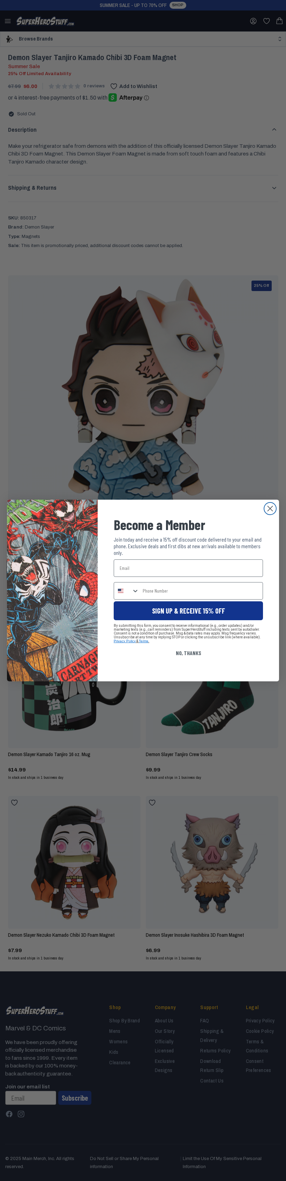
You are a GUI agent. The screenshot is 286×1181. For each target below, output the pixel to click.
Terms (143, 641)
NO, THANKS (188, 653)
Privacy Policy (125, 641)
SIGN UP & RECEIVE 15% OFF (188, 611)
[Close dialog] (270, 508)
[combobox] (126, 590)
